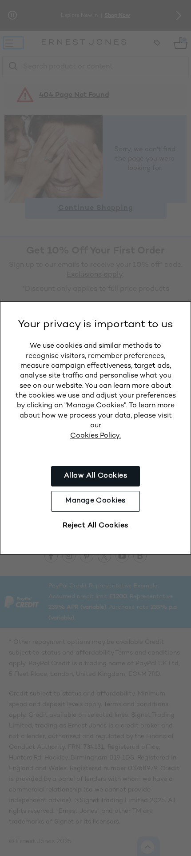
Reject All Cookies (95, 526)
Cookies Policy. (95, 436)
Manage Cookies (95, 501)
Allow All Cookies (95, 476)
